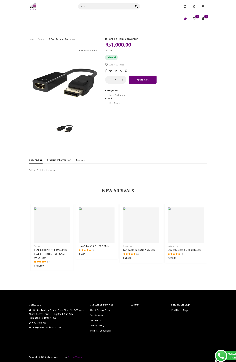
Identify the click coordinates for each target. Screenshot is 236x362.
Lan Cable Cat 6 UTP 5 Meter (139, 249)
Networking (128, 246)
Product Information (59, 159)
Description (36, 159)
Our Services (96, 315)
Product (41, 39)
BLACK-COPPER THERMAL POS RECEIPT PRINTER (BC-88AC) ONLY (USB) (50, 253)
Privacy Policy (97, 325)
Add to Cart (143, 79)
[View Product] (43, 227)
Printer (37, 246)
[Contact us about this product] (61, 227)
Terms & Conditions (100, 330)
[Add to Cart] (50, 227)
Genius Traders (75, 357)
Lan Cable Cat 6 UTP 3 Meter (95, 246)
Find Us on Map (179, 310)
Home (32, 39)
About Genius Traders (101, 310)
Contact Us (95, 320)
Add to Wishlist (116, 64)
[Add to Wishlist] (55, 227)
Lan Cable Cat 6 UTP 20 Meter (184, 249)
